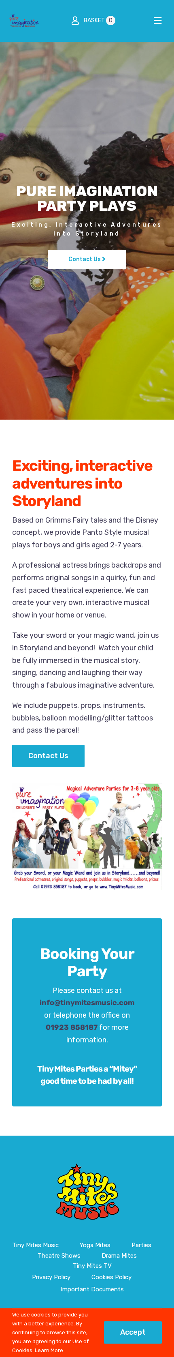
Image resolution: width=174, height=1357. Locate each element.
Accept (133, 1332)
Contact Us (85, 259)
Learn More (49, 1350)
